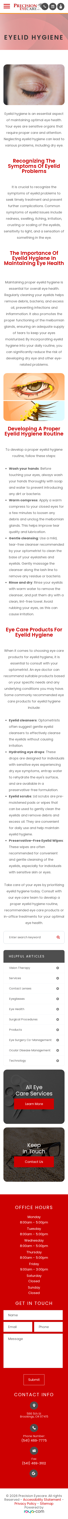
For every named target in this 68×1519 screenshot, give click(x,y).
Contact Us (34, 1161)
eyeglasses (17, 999)
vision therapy (19, 968)
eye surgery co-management (30, 1040)
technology (17, 1061)
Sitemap (46, 1503)
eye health (16, 1009)
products (15, 1030)
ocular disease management (30, 1050)
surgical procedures (23, 1019)
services (15, 978)
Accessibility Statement (42, 1499)
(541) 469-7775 (34, 1440)
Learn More (34, 1104)
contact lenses (20, 988)
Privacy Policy (25, 1503)
